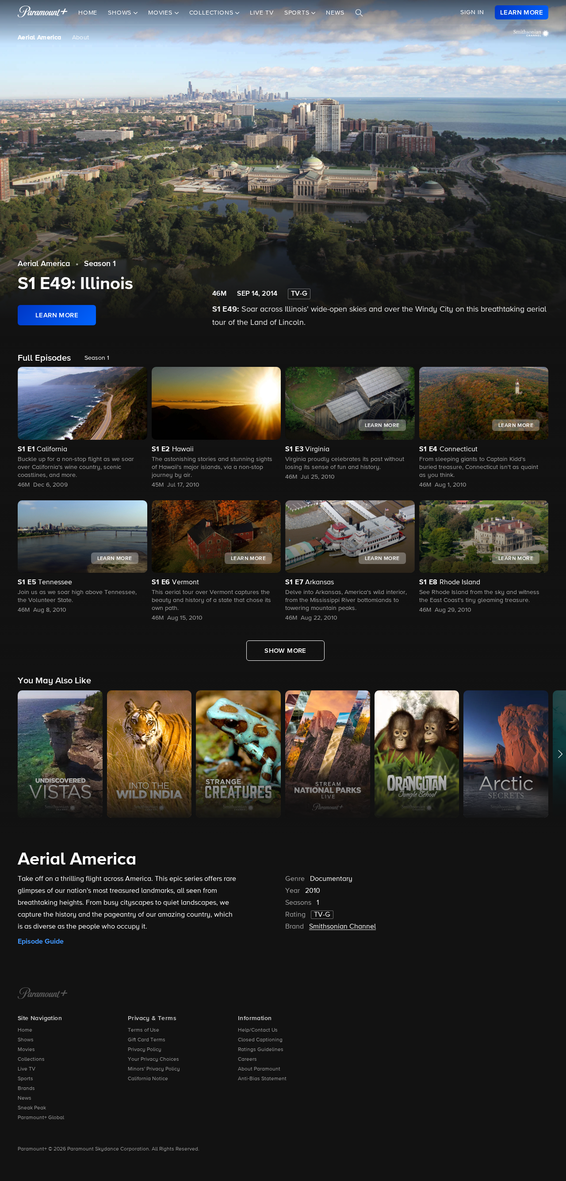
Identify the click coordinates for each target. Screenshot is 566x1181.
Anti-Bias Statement (262, 1079)
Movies (26, 1049)
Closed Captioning (260, 1040)
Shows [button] (121, 13)
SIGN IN (472, 12)
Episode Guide (41, 941)
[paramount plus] (43, 12)
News (335, 13)
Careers (247, 1059)
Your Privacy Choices (153, 1059)
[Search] (359, 13)
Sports (25, 1079)
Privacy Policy (144, 1049)
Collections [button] (212, 13)
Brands (26, 1088)
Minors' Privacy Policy (154, 1069)
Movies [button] (161, 13)
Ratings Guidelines (260, 1049)
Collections (31, 1059)
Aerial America (39, 37)
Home (87, 13)
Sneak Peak (32, 1108)
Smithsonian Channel (342, 926)
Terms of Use (143, 1030)
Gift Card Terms (146, 1040)
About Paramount (259, 1069)
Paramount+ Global (41, 1117)
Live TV (262, 13)
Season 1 (100, 264)
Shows (26, 1040)
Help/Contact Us (258, 1030)
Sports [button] (298, 13)
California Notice (148, 1079)
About (80, 37)
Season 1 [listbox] (96, 358)
